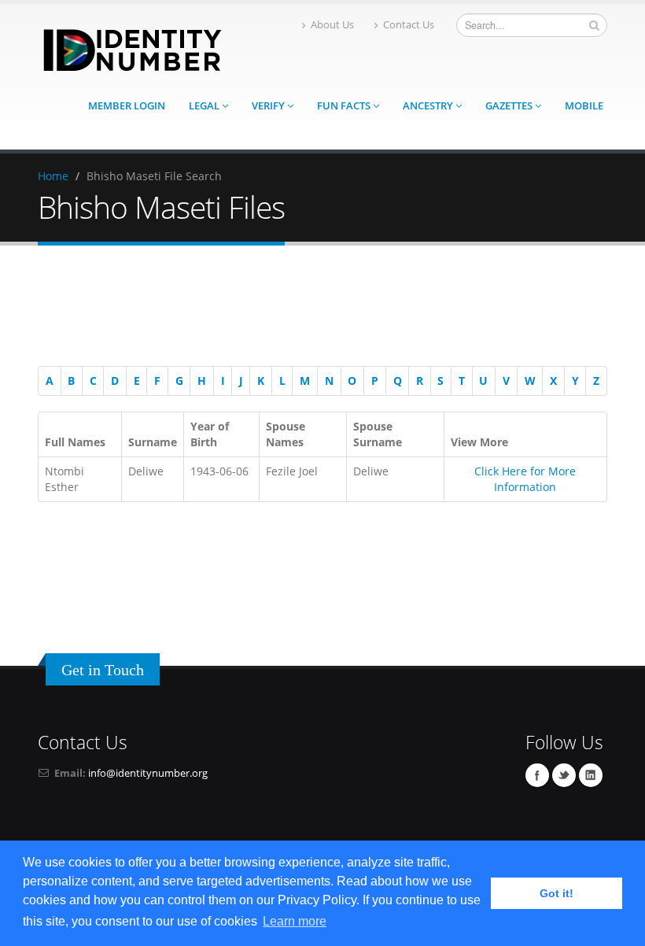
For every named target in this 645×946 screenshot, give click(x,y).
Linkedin (591, 775)
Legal (205, 106)
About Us (332, 24)
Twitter (564, 775)
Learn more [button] (294, 921)
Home (53, 175)
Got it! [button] (556, 893)
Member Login (126, 106)
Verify (269, 106)
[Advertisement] (314, 308)
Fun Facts (345, 106)
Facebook (537, 775)
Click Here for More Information (525, 479)
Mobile (584, 106)
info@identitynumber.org (148, 773)
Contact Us (408, 24)
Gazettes (510, 106)
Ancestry (429, 106)
